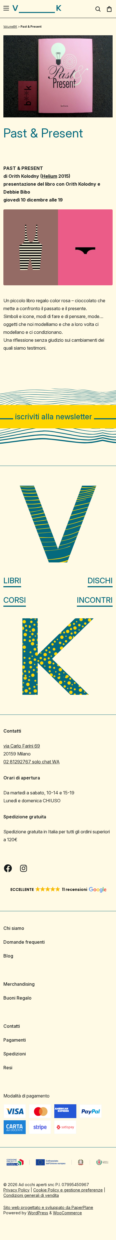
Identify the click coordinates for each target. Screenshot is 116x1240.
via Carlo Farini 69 (21, 746)
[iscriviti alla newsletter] (58, 416)
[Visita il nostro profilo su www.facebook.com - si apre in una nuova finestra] (7, 868)
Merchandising (19, 984)
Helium (49, 176)
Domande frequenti (24, 942)
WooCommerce (67, 1212)
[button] (58, 889)
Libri (12, 580)
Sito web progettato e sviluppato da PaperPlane (48, 1207)
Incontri (95, 600)
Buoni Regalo (17, 998)
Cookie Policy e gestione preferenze (68, 1190)
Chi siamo (13, 928)
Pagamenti (14, 1040)
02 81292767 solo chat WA (31, 761)
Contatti (11, 1026)
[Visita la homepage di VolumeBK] (36, 9)
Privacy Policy (16, 1190)
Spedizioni (14, 1054)
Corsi (14, 600)
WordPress (38, 1212)
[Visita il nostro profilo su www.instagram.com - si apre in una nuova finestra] (23, 868)
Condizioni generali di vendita (31, 1195)
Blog (8, 956)
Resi (7, 1067)
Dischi (100, 580)
